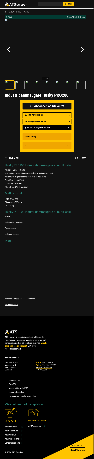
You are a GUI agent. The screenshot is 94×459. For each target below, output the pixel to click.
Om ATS (12, 384)
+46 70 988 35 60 (43, 370)
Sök (70, 4)
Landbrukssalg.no (12, 443)
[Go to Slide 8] (81, 85)
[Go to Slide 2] (20, 85)
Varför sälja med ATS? (18, 388)
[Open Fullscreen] (45, 49)
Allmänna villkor (11, 304)
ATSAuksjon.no (34, 426)
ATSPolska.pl (10, 435)
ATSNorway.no (11, 427)
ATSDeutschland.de (13, 439)
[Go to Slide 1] (10, 85)
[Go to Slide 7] (71, 85)
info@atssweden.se (44, 367)
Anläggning (15, 12)
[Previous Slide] (8, 49)
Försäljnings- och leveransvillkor (23, 396)
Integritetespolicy (16, 392)
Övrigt (27, 12)
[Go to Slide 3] (30, 85)
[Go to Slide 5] (50, 85)
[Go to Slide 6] (61, 85)
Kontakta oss (14, 380)
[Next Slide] (82, 49)
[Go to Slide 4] (40, 85)
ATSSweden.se (11, 431)
